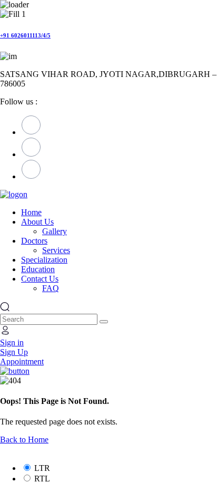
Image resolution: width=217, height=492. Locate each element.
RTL (42, 478)
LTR (42, 468)
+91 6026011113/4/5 (25, 35)
